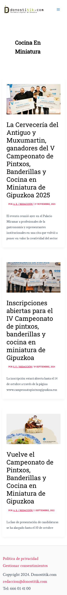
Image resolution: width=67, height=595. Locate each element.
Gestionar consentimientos (25, 565)
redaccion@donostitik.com (25, 581)
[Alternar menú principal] (58, 9)
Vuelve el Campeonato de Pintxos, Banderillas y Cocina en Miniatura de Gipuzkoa (30, 477)
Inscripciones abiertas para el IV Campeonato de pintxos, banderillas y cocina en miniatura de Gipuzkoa (30, 330)
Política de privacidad (20, 558)
